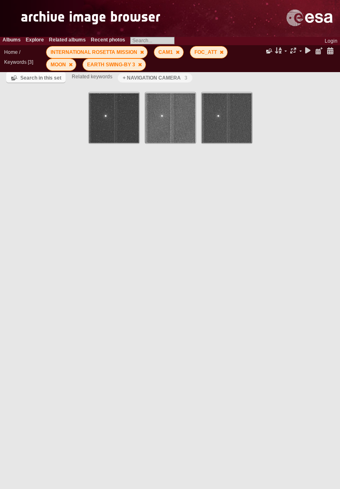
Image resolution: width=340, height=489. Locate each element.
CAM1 (166, 52)
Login (331, 41)
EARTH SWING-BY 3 (111, 65)
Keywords (15, 62)
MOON (59, 65)
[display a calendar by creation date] (330, 51)
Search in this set (40, 78)
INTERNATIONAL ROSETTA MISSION (94, 52)
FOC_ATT (206, 52)
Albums (11, 40)
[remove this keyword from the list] (142, 52)
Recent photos (108, 40)
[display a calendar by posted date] (319, 51)
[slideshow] (308, 51)
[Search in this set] (268, 51)
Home (11, 52)
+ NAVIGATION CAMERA (155, 78)
